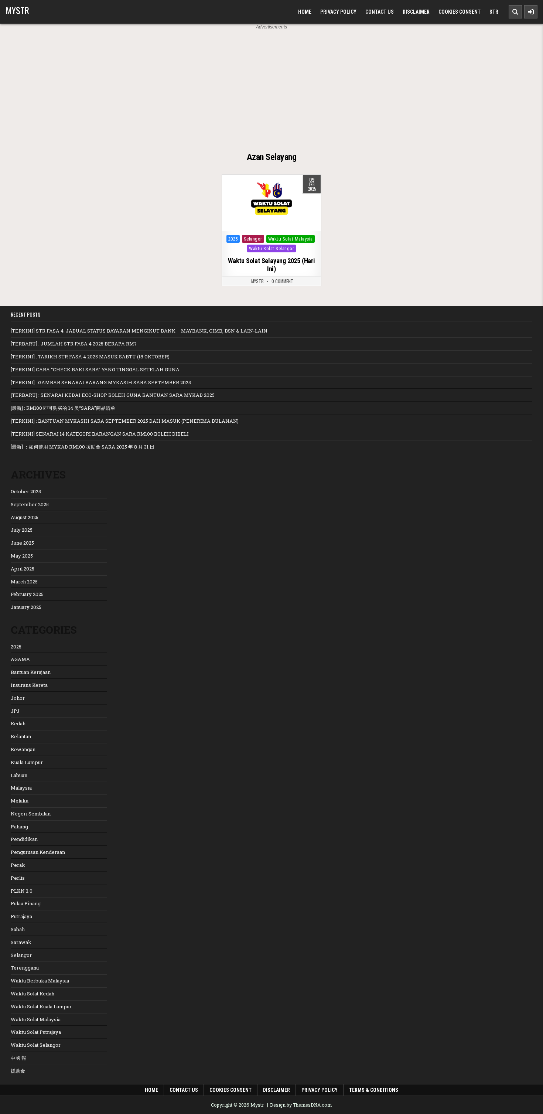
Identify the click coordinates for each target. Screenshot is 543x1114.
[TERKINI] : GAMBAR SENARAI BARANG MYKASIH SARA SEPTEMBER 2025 (101, 382)
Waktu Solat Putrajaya (36, 1032)
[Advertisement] (271, 86)
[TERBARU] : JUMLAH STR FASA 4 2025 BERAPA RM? (74, 343)
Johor (18, 698)
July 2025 (22, 530)
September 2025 (30, 504)
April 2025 (22, 568)
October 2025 (26, 491)
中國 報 (18, 1058)
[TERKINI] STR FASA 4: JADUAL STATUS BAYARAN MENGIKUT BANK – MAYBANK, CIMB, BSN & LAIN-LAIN (139, 330)
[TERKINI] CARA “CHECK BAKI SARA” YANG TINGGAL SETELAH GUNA (95, 369)
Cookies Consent (459, 12)
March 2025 (24, 581)
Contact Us (379, 12)
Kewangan (23, 749)
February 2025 (27, 594)
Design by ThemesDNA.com (301, 1105)
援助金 (18, 1070)
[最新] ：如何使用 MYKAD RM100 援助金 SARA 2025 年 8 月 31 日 (82, 446)
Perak (18, 865)
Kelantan (21, 736)
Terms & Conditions (373, 1090)
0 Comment (282, 281)
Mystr (17, 10)
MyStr (257, 281)
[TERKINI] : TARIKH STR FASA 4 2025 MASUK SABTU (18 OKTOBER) (90, 356)
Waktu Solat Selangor (271, 248)
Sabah (18, 929)
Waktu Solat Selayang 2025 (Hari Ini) (271, 265)
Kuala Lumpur (27, 762)
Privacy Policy (338, 12)
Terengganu (25, 967)
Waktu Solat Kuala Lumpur (41, 1006)
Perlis (18, 878)
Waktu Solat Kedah (32, 993)
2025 (233, 239)
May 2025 (22, 555)
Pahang (19, 826)
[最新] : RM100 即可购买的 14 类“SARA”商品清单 (63, 408)
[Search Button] (515, 11)
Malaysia (21, 787)
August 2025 (24, 517)
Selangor (253, 239)
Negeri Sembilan (31, 813)
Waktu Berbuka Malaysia (40, 980)
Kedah (18, 723)
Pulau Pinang (26, 903)
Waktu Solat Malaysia (290, 239)
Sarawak (21, 942)
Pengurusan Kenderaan (38, 852)
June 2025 (22, 542)
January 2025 (26, 607)
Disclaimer (416, 12)
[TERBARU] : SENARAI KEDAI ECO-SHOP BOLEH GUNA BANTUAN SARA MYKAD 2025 (113, 395)
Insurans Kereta (29, 685)
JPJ (15, 711)
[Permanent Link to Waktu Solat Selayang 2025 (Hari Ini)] (271, 203)
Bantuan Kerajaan (31, 672)
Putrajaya (21, 916)
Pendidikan (24, 839)
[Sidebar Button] (530, 11)
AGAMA (20, 659)
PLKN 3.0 (22, 891)
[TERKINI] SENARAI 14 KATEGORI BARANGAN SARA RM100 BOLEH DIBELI (100, 433)
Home (304, 12)
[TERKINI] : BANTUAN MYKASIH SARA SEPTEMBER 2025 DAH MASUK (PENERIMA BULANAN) (125, 421)
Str (493, 12)
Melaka (19, 800)
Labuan (19, 775)
